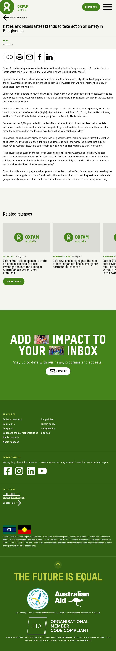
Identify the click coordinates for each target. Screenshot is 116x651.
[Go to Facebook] (7, 471)
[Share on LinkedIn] (49, 57)
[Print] (20, 57)
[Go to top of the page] (58, 565)
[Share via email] (30, 57)
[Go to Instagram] (19, 471)
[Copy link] (10, 57)
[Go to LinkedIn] (30, 471)
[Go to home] (7, 7)
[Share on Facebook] (40, 57)
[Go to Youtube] (42, 471)
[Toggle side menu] (107, 7)
